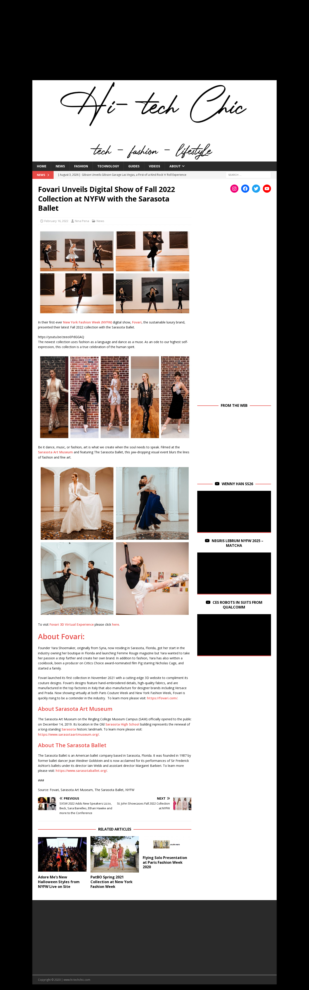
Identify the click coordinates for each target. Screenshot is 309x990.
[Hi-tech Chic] (154, 159)
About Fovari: (61, 636)
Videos (154, 166)
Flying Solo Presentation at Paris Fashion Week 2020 (165, 862)
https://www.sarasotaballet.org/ (81, 770)
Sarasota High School (122, 724)
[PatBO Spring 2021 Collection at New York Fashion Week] (114, 854)
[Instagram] (234, 189)
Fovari (137, 322)
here (115, 624)
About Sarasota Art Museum (76, 708)
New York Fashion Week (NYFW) (87, 322)
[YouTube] (267, 189)
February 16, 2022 (56, 221)
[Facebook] (245, 189)
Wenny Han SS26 (237, 483)
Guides (134, 166)
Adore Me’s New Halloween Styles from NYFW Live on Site (59, 882)
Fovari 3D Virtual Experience (72, 624)
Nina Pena (82, 221)
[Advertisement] (154, 43)
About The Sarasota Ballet (72, 745)
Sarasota (69, 729)
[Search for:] (248, 174)
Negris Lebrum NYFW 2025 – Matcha (237, 543)
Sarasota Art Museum (55, 452)
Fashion (81, 166)
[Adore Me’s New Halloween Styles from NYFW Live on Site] (62, 854)
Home (41, 166)
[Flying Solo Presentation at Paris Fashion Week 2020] (167, 844)
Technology (108, 166)
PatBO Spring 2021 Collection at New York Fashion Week (111, 882)
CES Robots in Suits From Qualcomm (237, 605)
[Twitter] (256, 189)
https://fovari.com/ (162, 698)
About (175, 166)
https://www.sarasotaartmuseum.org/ (68, 734)
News (60, 166)
